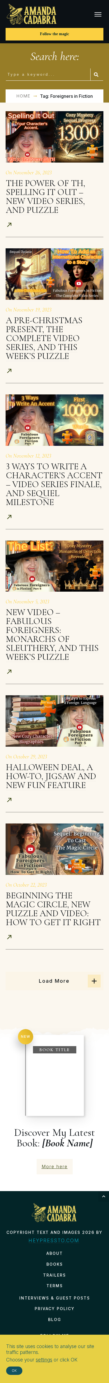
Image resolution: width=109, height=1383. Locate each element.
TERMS (54, 1285)
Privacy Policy (55, 1308)
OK (14, 1370)
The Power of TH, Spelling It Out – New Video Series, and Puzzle (45, 196)
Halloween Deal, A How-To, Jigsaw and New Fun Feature (51, 776)
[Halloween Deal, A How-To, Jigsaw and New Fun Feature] (54, 721)
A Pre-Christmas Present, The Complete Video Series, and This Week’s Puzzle (44, 338)
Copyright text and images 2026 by (54, 1232)
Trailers (54, 1275)
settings (44, 1360)
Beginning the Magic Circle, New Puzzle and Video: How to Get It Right (53, 909)
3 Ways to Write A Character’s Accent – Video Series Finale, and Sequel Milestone (54, 484)
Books (54, 1264)
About (54, 1253)
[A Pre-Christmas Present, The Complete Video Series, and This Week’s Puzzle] (54, 274)
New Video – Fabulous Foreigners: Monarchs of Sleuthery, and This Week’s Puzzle (52, 634)
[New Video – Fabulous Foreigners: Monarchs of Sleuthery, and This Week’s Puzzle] (54, 566)
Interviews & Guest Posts (54, 1298)
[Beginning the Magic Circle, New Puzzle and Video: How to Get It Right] (54, 849)
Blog (54, 1319)
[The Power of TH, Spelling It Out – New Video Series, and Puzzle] (54, 137)
